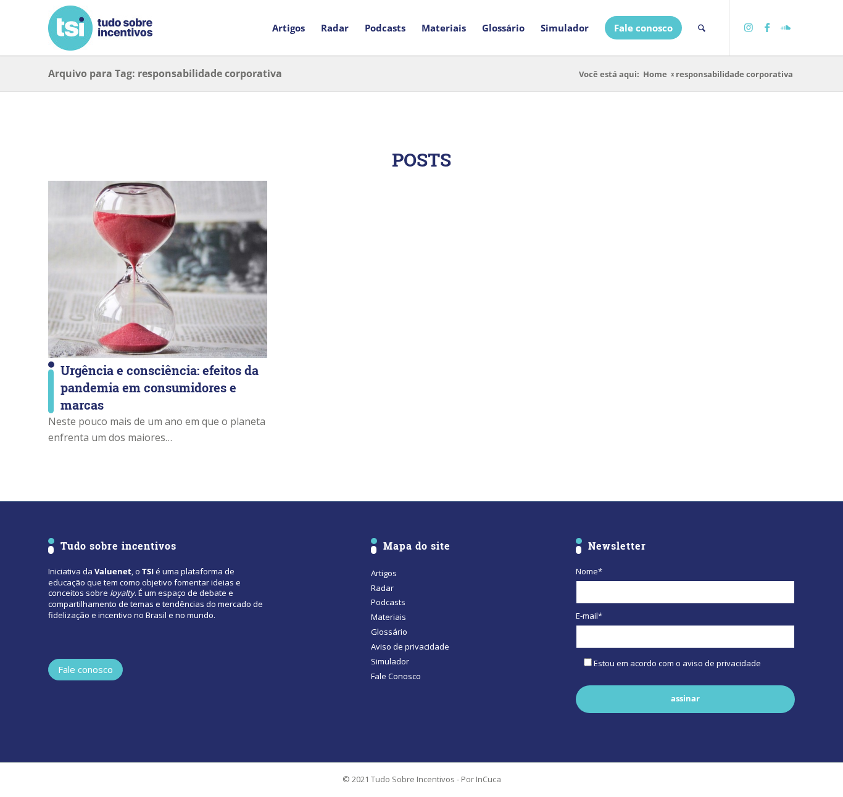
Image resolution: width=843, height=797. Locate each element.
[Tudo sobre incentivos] (100, 28)
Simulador (390, 661)
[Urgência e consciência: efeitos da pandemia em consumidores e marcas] (157, 269)
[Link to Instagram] (748, 27)
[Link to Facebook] (767, 27)
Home (655, 74)
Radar (382, 587)
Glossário (389, 631)
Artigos (384, 573)
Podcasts (388, 602)
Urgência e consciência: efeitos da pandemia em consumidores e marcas (159, 387)
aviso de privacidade (722, 663)
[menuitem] (288, 28)
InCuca (488, 779)
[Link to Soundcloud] (785, 27)
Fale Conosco (396, 676)
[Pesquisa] (701, 28)
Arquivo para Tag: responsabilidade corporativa (165, 73)
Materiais (388, 616)
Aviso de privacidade (410, 646)
